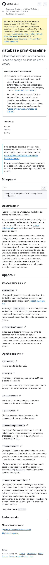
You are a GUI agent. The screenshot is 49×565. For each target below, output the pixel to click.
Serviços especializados (18, 556)
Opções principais (12, 283)
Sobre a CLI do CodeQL (25, 90)
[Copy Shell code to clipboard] (43, 187)
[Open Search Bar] (39, 4)
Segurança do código (14, 9)
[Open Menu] (45, 4)
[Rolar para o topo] (43, 559)
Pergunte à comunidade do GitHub (17, 530)
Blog (31, 556)
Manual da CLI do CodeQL (16, 11)
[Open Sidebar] (3, 11)
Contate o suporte (11, 533)
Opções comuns (11, 353)
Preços (4, 556)
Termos (22, 554)
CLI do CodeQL (31, 9)
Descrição (9, 205)
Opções (7, 275)
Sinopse (7, 179)
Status (40, 554)
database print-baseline (15, 14)
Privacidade (31, 554)
